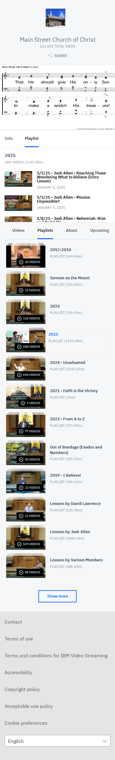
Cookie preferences (26, 723)
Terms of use (19, 639)
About (71, 230)
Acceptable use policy (29, 706)
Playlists (45, 230)
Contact (13, 622)
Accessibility (18, 672)
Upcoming (99, 230)
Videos (18, 230)
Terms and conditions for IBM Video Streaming (56, 655)
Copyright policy (22, 689)
